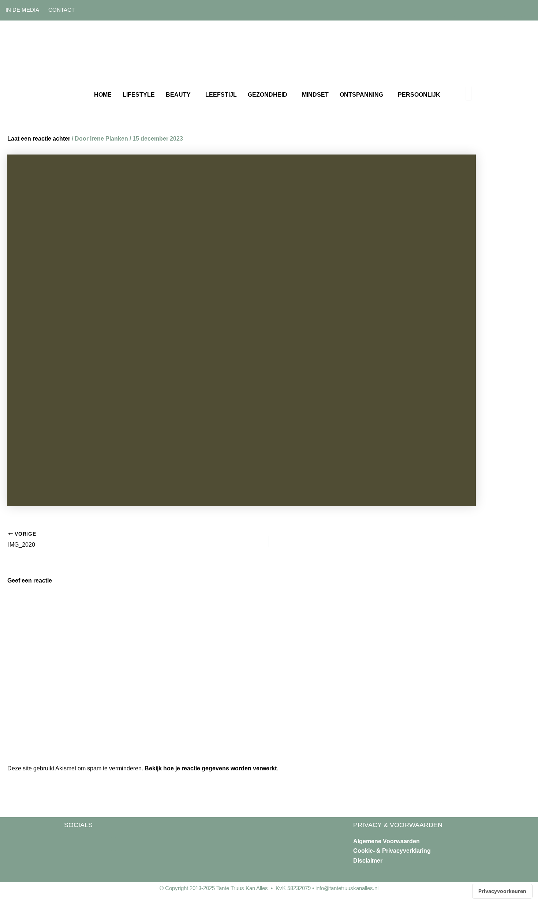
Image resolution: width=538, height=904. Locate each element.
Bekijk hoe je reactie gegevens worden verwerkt (211, 768)
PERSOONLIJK (419, 95)
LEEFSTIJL (221, 95)
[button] (180, 94)
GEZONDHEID (267, 95)
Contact (61, 10)
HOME (103, 95)
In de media (22, 10)
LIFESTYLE (139, 95)
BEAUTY (178, 95)
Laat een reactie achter (38, 138)
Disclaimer (367, 861)
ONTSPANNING (361, 95)
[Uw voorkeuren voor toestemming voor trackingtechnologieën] (502, 891)
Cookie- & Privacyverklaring (392, 851)
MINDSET (315, 95)
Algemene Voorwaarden (386, 841)
